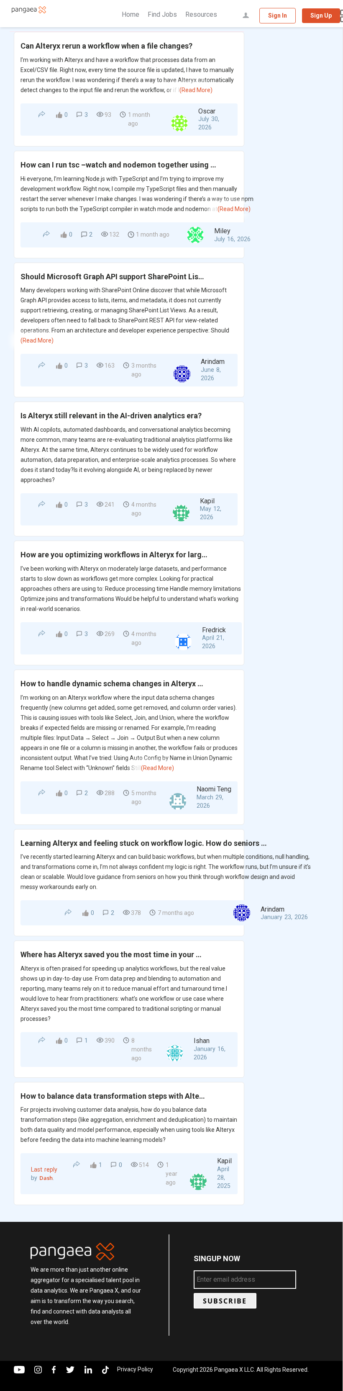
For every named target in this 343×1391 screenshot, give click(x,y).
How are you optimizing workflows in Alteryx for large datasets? (114, 554)
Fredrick (214, 630)
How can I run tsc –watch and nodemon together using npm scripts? (120, 164)
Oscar (206, 111)
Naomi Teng (214, 789)
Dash (46, 1178)
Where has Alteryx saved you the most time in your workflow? (112, 954)
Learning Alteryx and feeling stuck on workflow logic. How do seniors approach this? (144, 843)
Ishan (202, 1041)
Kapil (207, 501)
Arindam (213, 362)
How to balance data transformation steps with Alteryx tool (112, 1096)
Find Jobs (162, 14)
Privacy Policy (135, 1369)
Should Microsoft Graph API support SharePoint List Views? (112, 276)
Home (130, 14)
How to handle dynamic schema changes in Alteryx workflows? (112, 683)
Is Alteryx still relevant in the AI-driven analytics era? (111, 415)
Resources (201, 14)
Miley (222, 231)
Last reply (44, 1169)
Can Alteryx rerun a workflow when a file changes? (106, 45)
